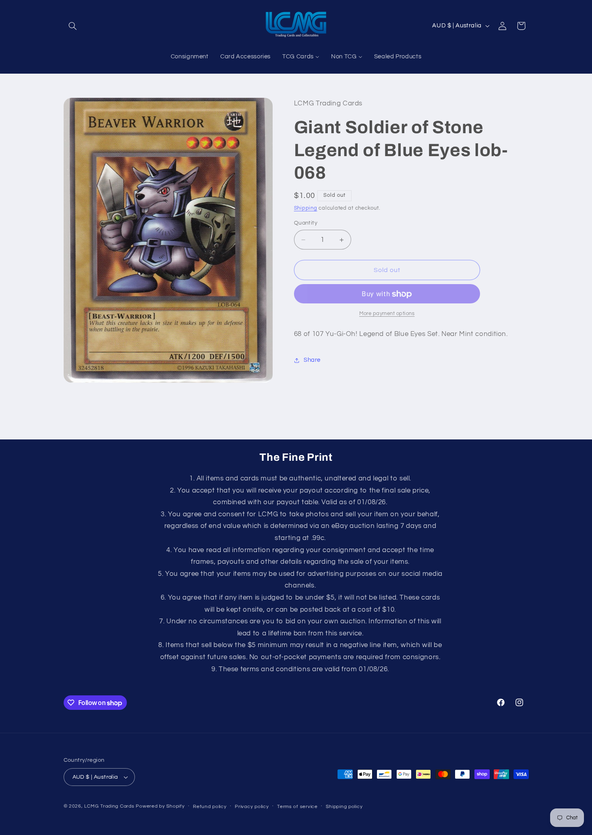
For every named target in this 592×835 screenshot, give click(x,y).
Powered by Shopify (160, 806)
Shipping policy (344, 806)
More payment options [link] (387, 314)
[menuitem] (189, 57)
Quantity (305, 223)
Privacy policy (252, 806)
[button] (73, 25)
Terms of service (297, 806)
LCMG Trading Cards (109, 806)
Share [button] (312, 360)
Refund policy (210, 806)
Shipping (305, 208)
